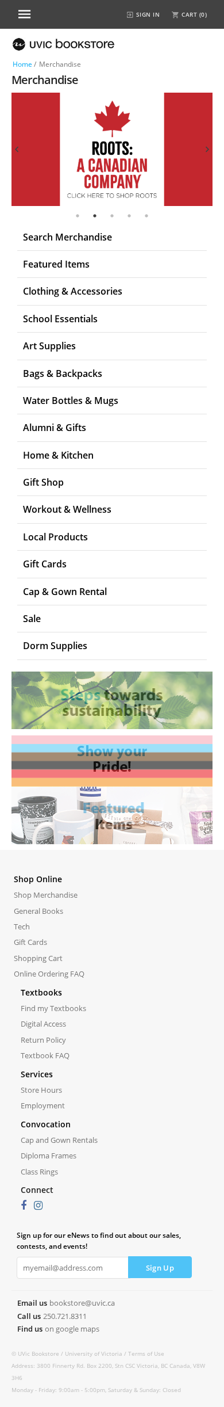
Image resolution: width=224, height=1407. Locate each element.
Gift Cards (45, 564)
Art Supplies (49, 346)
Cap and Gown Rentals (59, 1140)
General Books (38, 911)
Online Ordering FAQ (49, 973)
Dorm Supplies (55, 645)
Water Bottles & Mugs (70, 400)
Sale (32, 618)
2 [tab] (95, 216)
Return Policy (43, 1040)
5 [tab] (146, 216)
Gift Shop (43, 482)
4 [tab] (129, 216)
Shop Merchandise (46, 895)
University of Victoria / (96, 1353)
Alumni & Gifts (54, 427)
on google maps (72, 1329)
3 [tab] (112, 216)
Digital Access (43, 1024)
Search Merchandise (67, 237)
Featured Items (56, 264)
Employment (43, 1105)
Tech (22, 926)
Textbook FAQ (45, 1055)
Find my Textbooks (53, 1008)
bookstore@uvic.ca (82, 1303)
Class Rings (39, 1171)
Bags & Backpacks (62, 373)
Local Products (55, 537)
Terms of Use (146, 1353)
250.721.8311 (65, 1316)
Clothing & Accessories (72, 291)
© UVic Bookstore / (38, 1353)
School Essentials (60, 318)
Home (22, 64)
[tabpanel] (112, 149)
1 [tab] (77, 216)
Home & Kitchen (58, 455)
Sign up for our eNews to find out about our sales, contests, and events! (99, 1240)
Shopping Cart (38, 958)
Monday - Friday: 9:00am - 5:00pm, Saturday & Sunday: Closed (96, 1390)
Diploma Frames (48, 1155)
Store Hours (41, 1090)
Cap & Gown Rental (65, 591)
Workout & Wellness (67, 509)
